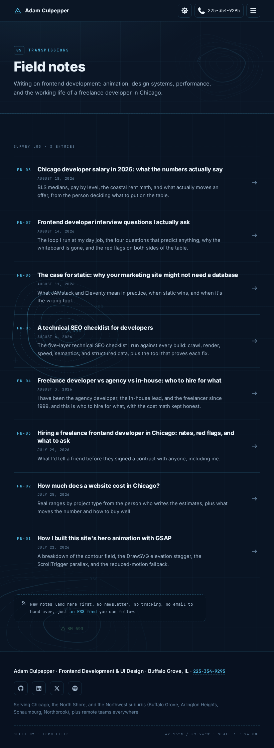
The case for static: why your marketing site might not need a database (138, 274)
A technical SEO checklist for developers (95, 327)
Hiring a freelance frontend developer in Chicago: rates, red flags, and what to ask (136, 436)
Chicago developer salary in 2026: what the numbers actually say (130, 169)
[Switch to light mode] (185, 11)
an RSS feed (83, 611)
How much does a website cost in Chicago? (98, 485)
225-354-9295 (209, 671)
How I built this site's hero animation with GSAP (104, 538)
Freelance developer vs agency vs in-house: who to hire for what (129, 380)
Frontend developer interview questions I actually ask (113, 222)
